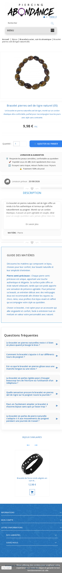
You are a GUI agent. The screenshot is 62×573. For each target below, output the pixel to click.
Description (32, 193)
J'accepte (6, 568)
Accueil (5, 39)
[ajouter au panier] (32, 492)
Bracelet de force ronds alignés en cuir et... (32, 479)
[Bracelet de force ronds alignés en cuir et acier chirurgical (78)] (32, 463)
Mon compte (7, 520)
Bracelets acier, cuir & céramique (35, 39)
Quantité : (7, 143)
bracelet (13, 203)
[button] (31, 30)
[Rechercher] (52, 23)
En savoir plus (32, 224)
